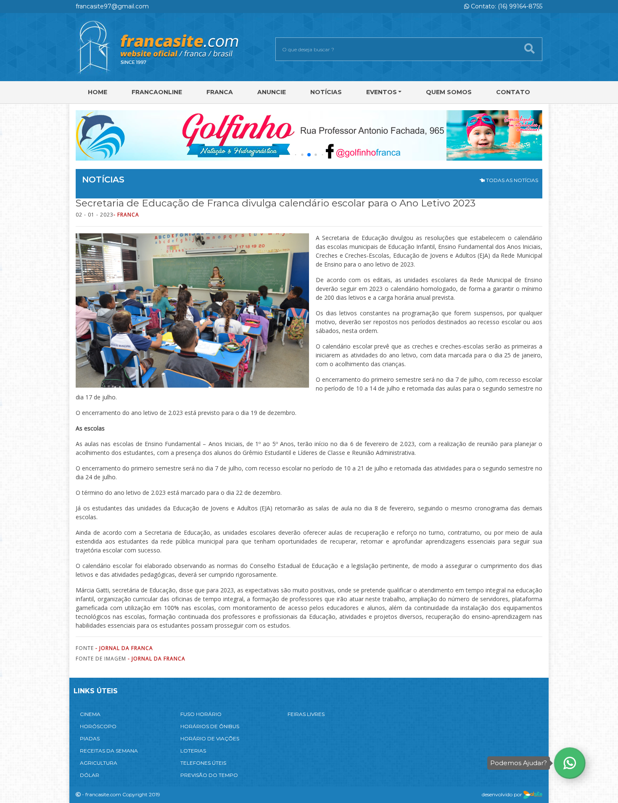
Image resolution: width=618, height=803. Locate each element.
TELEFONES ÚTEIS (203, 763)
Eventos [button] (381, 92)
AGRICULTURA (98, 763)
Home (97, 92)
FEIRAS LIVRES (306, 714)
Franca (219, 92)
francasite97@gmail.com (112, 6)
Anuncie (271, 92)
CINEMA (90, 714)
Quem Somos (449, 92)
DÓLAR (89, 775)
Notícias (326, 92)
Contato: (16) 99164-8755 (505, 6)
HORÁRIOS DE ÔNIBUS (209, 726)
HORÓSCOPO (98, 726)
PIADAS (90, 738)
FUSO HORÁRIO (201, 714)
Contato (513, 92)
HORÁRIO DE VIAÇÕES (209, 738)
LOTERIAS (193, 751)
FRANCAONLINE (157, 92)
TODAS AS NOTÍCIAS (511, 180)
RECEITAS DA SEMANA (109, 751)
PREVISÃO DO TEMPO (209, 775)
